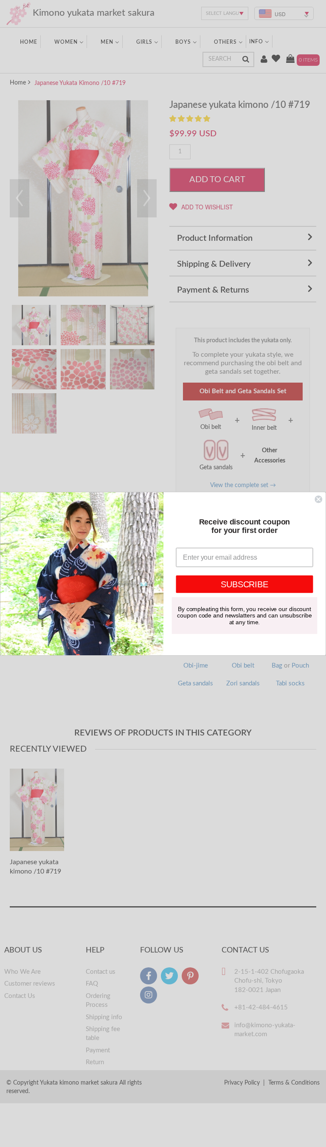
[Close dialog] (318, 499)
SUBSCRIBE (244, 584)
